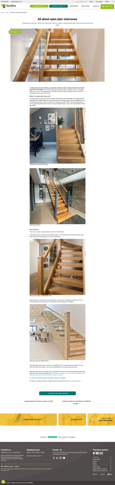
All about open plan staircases (57, 19)
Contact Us (96, 6)
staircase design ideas (75, 381)
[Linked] (57, 458)
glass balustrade (37, 91)
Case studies (99, 1)
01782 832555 (5, 1)
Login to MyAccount (81, 1)
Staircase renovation (57, 6)
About (91, 1)
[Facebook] (54, 458)
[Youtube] (64, 458)
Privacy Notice (96, 459)
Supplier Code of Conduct (99, 468)
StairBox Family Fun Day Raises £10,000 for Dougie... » (76, 402)
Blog (113, 1)
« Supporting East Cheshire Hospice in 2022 (38, 401)
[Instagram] (60, 458)
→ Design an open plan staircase (57, 393)
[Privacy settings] (3, 482)
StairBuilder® (74, 6)
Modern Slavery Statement (100, 470)
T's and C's (95, 457)
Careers (95, 465)
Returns (95, 461)
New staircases (38, 6)
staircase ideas (63, 454)
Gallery (107, 1)
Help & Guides (85, 6)
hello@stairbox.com (16, 1)
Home (2, 12)
